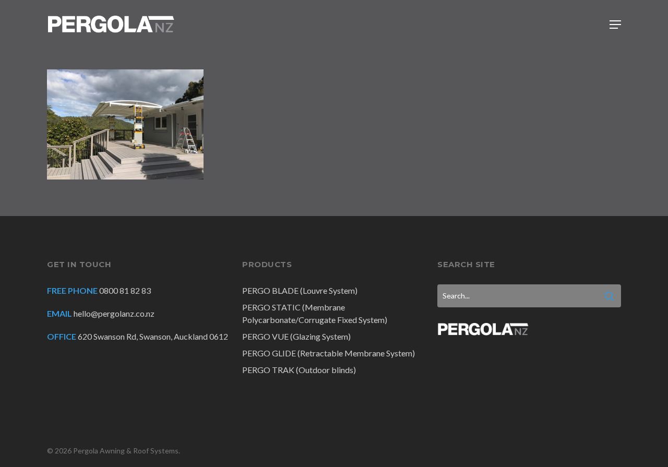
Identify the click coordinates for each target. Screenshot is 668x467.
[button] (615, 24)
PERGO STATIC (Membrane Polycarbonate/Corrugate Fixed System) (314, 313)
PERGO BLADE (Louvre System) (299, 290)
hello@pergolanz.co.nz (114, 313)
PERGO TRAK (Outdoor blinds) (299, 370)
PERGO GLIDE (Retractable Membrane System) (328, 353)
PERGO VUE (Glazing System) (296, 336)
